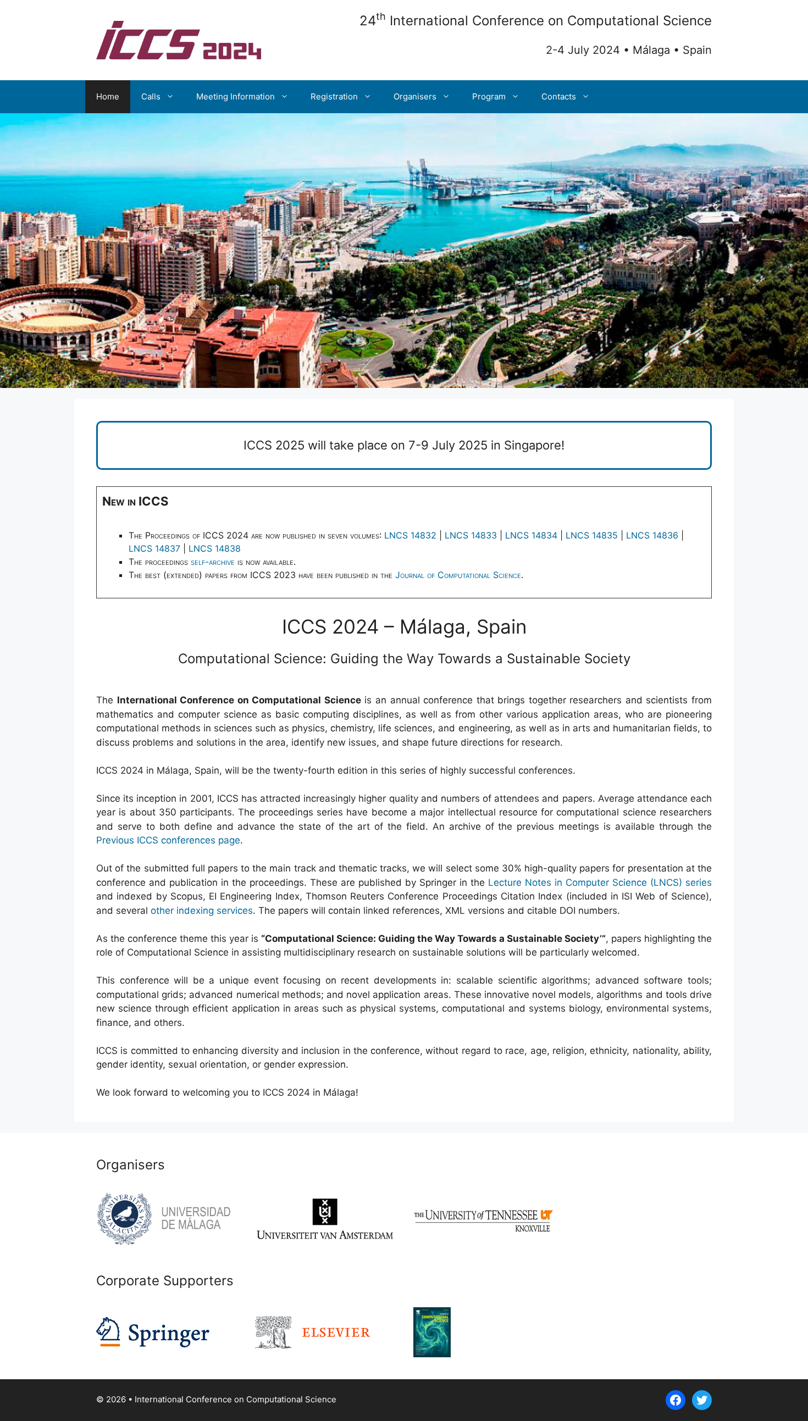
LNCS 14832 (410, 535)
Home (107, 96)
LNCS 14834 (531, 535)
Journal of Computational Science (458, 574)
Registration (334, 96)
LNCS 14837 (154, 548)
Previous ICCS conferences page (168, 840)
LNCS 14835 (592, 535)
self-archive (213, 561)
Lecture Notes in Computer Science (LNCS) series (600, 882)
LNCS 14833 (471, 535)
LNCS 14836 (652, 535)
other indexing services (202, 910)
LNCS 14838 (215, 548)
